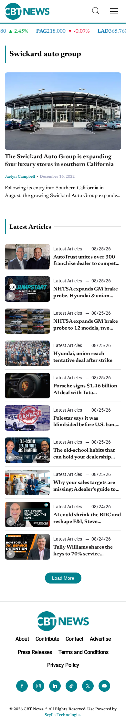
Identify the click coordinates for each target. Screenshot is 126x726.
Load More (63, 578)
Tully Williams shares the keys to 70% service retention (83, 551)
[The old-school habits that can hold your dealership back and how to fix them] (27, 450)
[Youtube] (104, 686)
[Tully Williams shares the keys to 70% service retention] (27, 547)
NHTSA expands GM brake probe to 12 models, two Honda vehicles (85, 325)
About (22, 639)
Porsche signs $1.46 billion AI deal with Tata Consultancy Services (85, 390)
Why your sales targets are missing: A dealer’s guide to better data (84, 486)
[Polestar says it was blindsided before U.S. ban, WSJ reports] (27, 418)
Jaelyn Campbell (20, 177)
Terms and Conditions (83, 652)
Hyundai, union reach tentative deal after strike (82, 357)
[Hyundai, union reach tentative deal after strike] (27, 353)
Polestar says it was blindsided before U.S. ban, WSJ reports (84, 422)
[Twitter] (88, 686)
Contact (74, 639)
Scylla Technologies (63, 715)
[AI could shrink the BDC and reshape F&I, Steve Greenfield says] (27, 514)
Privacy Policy (63, 665)
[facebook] (22, 686)
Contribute (47, 639)
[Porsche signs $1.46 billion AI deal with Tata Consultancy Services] (27, 385)
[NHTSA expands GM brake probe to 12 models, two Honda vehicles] (27, 321)
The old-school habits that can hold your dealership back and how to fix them (84, 454)
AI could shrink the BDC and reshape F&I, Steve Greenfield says (87, 518)
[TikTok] (71, 686)
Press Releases (35, 652)
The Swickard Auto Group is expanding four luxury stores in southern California (59, 161)
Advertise (100, 639)
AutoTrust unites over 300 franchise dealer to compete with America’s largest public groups (87, 261)
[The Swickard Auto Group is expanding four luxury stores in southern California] (63, 111)
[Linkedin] (55, 686)
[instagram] (38, 686)
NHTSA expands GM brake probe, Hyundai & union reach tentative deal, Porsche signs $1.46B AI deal (87, 293)
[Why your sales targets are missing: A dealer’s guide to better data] (27, 482)
